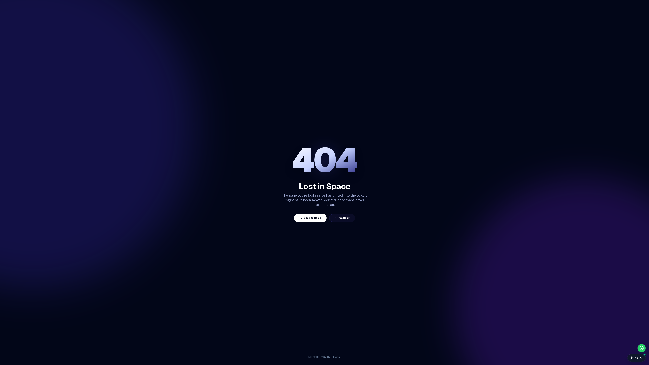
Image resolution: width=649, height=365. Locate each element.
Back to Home (312, 218)
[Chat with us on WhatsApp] (642, 348)
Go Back (344, 218)
